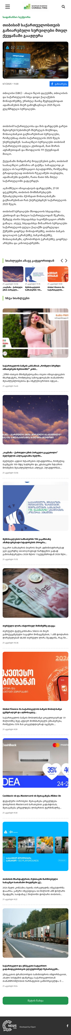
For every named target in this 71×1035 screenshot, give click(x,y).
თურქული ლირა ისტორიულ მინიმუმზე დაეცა (29, 625)
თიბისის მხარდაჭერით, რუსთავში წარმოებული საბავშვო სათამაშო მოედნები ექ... (30, 881)
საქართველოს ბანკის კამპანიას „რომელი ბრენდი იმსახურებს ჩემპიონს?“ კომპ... (31, 367)
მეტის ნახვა (35, 1000)
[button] (61, 260)
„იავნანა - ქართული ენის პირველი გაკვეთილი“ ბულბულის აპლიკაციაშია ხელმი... (12, 288)
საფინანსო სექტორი (16, 17)
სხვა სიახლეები (17, 298)
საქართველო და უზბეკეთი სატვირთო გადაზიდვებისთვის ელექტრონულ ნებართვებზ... (31, 967)
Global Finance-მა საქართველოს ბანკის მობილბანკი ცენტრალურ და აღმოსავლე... (57, 288)
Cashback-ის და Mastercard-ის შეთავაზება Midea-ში (32, 795)
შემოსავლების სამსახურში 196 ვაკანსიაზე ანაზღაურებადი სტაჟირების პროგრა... (33, 288)
